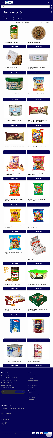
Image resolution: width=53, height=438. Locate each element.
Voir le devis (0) (51, 9)
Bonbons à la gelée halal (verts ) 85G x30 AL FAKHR (37, 200)
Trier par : (18, 22)
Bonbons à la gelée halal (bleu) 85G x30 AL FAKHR (14, 253)
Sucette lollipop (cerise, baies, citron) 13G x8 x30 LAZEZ (14, 174)
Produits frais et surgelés (33, 394)
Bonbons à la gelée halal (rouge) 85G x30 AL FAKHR (37, 174)
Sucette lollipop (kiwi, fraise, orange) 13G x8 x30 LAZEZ (37, 147)
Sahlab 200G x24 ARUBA (34, 361)
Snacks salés (31, 387)
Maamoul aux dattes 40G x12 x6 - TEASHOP (13, 310)
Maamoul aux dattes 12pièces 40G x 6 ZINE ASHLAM (37, 310)
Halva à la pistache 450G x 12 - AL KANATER (13, 94)
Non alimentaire (31, 397)
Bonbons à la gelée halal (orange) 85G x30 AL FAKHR (14, 200)
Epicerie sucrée (31, 390)
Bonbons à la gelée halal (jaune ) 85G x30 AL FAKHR (14, 226)
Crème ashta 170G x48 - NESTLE (13, 361)
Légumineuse (31, 383)
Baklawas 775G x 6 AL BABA (11, 67)
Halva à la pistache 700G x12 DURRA (37, 284)
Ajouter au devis (14, 46)
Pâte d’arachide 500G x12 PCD (12, 284)
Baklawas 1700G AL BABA (34, 42)
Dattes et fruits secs (32, 385)
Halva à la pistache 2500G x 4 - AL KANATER (36, 68)
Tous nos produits (32, 375)
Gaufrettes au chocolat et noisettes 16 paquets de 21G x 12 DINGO (37, 121)
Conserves (30, 378)
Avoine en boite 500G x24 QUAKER (36, 336)
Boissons (30, 392)
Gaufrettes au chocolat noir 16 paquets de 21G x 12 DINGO (14, 147)
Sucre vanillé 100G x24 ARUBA (12, 336)
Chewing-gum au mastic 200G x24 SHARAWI (36, 258)
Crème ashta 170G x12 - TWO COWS (14, 120)
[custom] (2, 423)
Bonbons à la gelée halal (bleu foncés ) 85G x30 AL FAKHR (37, 226)
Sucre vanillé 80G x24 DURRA (12, 42)
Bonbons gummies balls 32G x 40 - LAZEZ (36, 94)
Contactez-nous (31, 399)
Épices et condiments (33, 380)
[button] (2, 2)
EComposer (28, 437)
